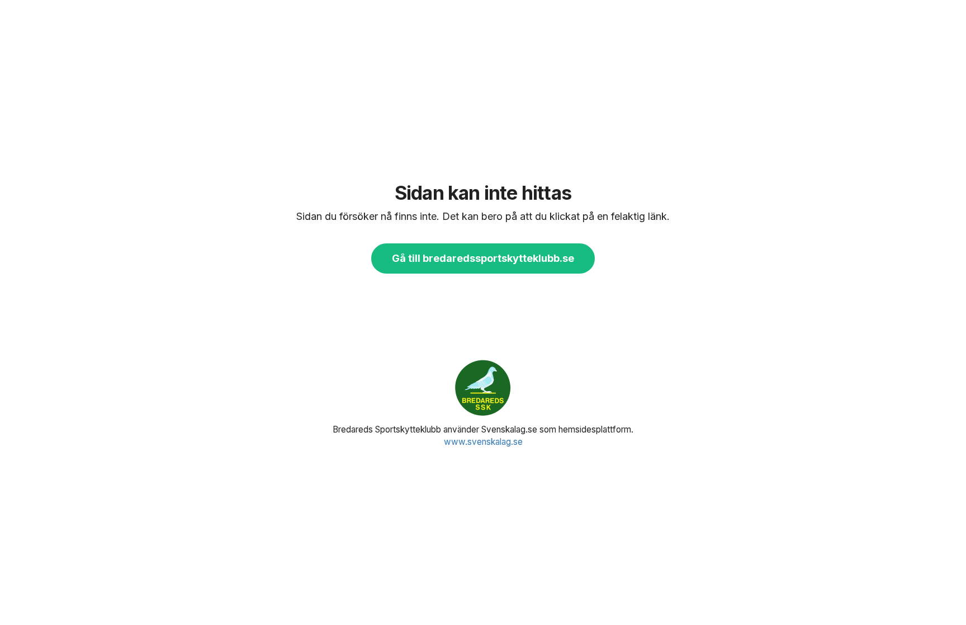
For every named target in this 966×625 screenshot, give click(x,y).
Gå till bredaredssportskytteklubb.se (483, 258)
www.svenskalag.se (483, 441)
